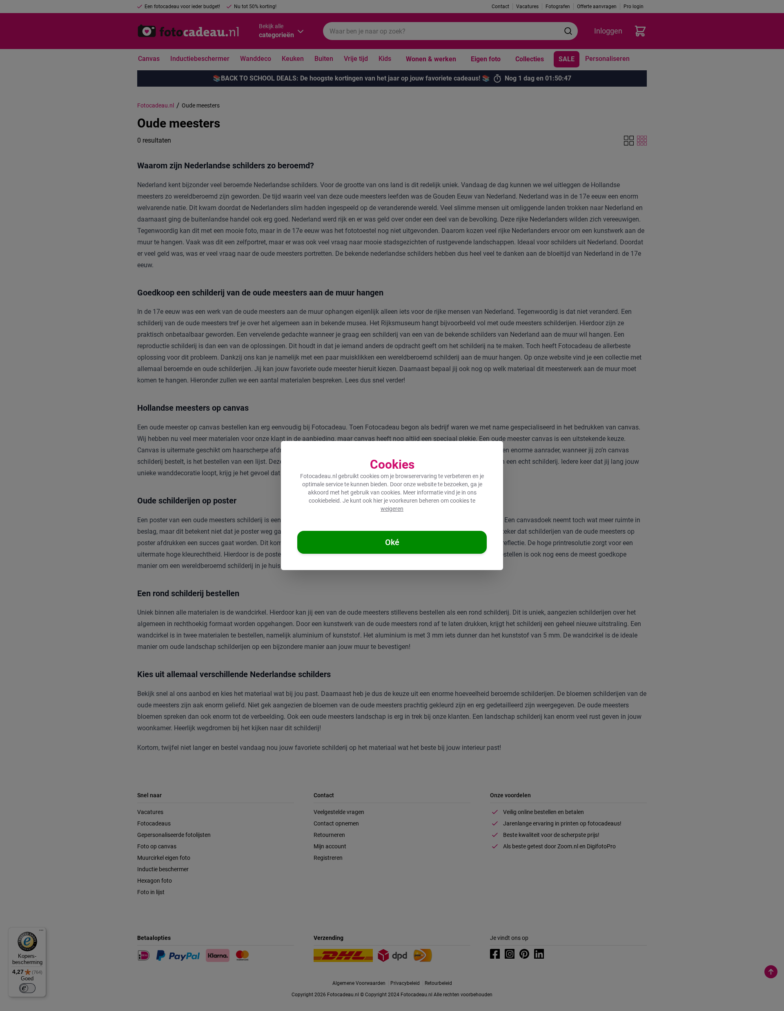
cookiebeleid (324, 500)
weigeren (392, 509)
